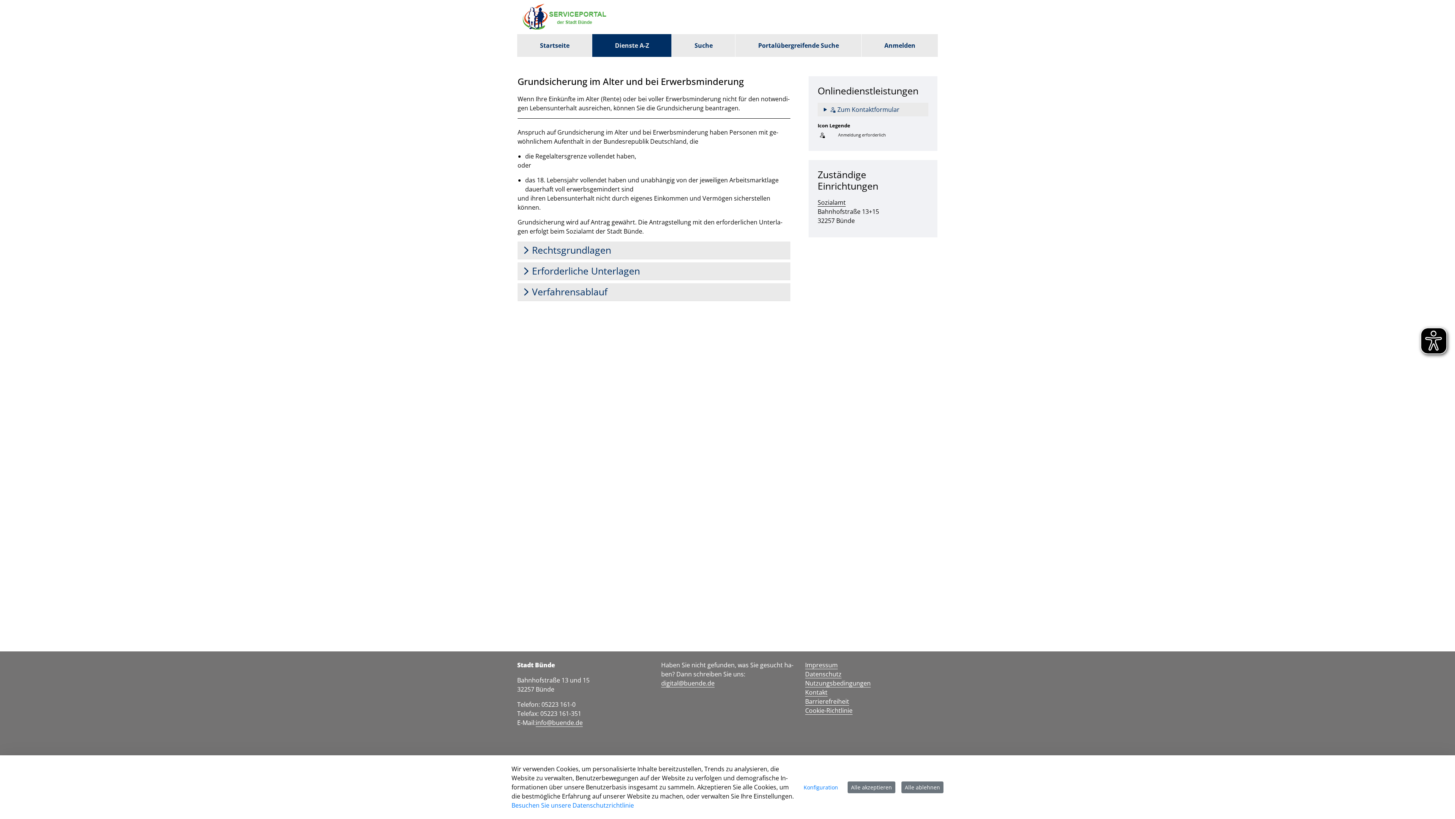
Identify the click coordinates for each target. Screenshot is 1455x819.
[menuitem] (554, 45)
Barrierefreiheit (827, 701)
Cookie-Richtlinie (829, 710)
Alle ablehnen (922, 787)
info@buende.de (559, 723)
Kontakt (816, 692)
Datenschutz (823, 674)
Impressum (821, 665)
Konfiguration (821, 787)
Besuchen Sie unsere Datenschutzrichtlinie (573, 805)
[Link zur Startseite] (566, 17)
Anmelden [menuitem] (899, 45)
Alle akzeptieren (871, 787)
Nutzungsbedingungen (838, 683)
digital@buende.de (688, 683)
